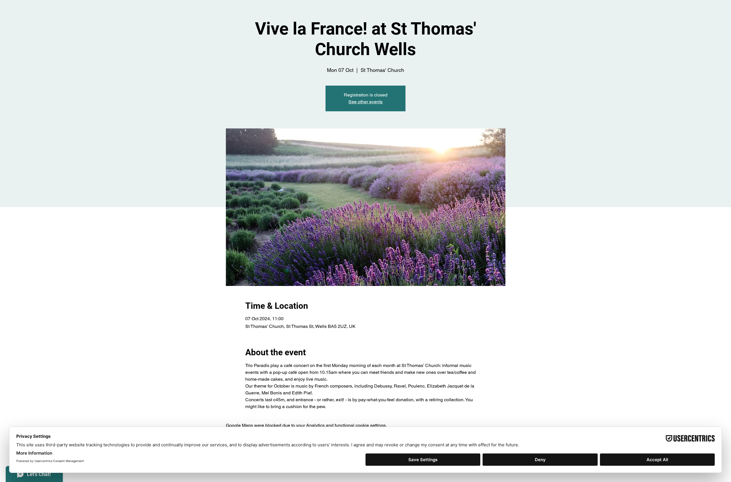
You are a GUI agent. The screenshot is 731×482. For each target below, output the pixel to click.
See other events (365, 101)
